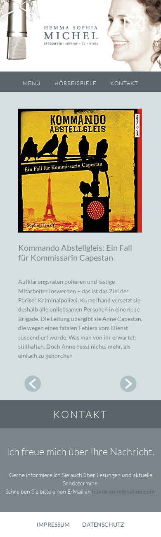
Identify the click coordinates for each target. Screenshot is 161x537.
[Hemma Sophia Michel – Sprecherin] (80, 36)
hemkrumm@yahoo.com (123, 491)
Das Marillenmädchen (32, 383)
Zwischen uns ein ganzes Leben (128, 383)
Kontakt (124, 83)
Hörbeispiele (75, 83)
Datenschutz (103, 524)
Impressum (53, 524)
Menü (32, 83)
